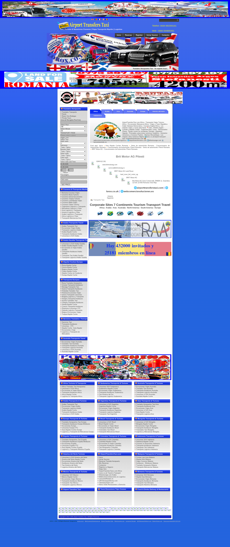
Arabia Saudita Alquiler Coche (72, 246)
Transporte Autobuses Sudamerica (111, 392)
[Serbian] (159, 510)
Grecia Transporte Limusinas (72, 295)
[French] (138, 508)
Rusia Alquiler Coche (69, 265)
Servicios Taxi (67, 322)
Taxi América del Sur (106, 394)
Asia (118, 111)
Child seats (64, 157)
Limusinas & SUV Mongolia (145, 422)
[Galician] (141, 508)
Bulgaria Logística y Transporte (73, 297)
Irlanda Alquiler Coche (69, 304)
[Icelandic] (67, 510)
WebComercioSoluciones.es (92, 521)
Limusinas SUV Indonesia (145, 440)
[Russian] (148, 510)
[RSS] (89, 498)
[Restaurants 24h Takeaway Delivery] (84, 103)
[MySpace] (71, 502)
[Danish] (119, 508)
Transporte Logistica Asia (145, 414)
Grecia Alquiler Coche (69, 267)
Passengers (64, 175)
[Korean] (86, 510)
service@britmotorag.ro (116, 168)
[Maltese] (107, 510)
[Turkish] (88, 512)
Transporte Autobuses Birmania (147, 481)
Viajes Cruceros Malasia (144, 461)
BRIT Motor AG (131, 177)
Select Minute (65, 129)
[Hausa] (158, 508)
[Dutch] (123, 508)
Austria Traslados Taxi (70, 300)
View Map (153, 183)
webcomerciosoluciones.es (139, 191)
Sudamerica (98, 116)
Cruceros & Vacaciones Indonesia (148, 444)
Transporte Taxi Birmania (145, 483)
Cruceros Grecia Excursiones (72, 197)
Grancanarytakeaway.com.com (171, 521)
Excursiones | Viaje (68, 330)
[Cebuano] (96, 508)
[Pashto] (129, 510)
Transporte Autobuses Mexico (72, 481)
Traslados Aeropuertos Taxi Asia (147, 404)
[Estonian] (129, 508)
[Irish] (73, 510)
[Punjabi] (142, 510)
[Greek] (151, 508)
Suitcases (63, 145)
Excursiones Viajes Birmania (146, 479)
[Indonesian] (70, 510)
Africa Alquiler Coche (69, 394)
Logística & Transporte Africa (72, 396)
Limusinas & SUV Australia (71, 350)
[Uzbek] (98, 512)
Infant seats (64, 153)
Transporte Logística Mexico (72, 485)
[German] (148, 508)
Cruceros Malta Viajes (69, 202)
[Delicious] (67, 498)
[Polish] (135, 510)
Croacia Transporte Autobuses (72, 306)
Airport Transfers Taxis (107, 521)
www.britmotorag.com (109, 165)
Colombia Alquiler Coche (107, 441)
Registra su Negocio (106, 467)
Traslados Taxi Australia (70, 344)
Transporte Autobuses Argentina (110, 410)
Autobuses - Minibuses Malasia (147, 463)
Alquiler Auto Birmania (144, 477)
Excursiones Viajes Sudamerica (110, 390)
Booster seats (65, 149)
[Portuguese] (138, 510)
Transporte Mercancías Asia (71, 218)
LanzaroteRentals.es (106, 479)
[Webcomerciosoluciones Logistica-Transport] (122, 103)
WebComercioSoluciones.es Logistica (112, 477)
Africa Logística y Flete (70, 216)
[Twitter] (67, 493)
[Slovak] (166, 510)
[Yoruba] (108, 512)
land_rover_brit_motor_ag (129, 174)
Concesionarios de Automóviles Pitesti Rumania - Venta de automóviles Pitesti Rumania (139, 147)
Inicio (119, 35)
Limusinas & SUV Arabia (70, 236)
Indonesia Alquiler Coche (144, 441)
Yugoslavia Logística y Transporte (74, 206)
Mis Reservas (104, 463)
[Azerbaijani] (78, 508)
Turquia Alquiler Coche (70, 314)
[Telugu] (81, 512)
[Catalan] (92, 508)
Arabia (107, 111)
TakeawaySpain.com (106, 483)
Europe (142, 111)
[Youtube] (76, 493)
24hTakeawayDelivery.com (108, 481)
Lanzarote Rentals (131, 521)
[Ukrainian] (91, 512)
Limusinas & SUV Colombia (108, 440)
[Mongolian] (118, 510)
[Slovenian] (169, 510)
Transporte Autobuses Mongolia (147, 428)
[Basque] (81, 508)
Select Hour (64, 125)
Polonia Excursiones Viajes (71, 293)
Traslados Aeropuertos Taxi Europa (74, 422)
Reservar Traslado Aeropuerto (109, 461)
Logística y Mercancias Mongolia (147, 432)
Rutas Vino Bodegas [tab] (69, 116)
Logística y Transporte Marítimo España (76, 449)
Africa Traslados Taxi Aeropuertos (73, 387)
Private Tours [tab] (66, 118)
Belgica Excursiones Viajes (71, 312)
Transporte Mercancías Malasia (147, 467)
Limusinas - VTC (68, 326)
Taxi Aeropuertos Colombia (108, 447)
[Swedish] (75, 512)
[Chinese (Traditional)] (108, 508)
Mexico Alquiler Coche (69, 477)
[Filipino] (132, 508)
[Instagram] (85, 493)
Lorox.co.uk (80, 521)
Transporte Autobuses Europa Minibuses (76, 424)
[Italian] (76, 510)
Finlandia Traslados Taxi (70, 291)
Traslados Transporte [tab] (69, 112)
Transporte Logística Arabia (71, 230)
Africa (96, 111)
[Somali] (60, 512)
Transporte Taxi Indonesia (145, 447)
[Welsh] (105, 512)
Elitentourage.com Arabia (107, 475)
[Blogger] (71, 498)
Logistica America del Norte (71, 467)
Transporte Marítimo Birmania (146, 485)
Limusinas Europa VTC (70, 428)
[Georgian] (145, 508)
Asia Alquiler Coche (143, 412)
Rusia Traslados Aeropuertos (72, 283)
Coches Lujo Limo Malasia (145, 457)
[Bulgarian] (88, 508)
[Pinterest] (89, 493)
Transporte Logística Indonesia (147, 449)
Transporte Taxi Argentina (108, 414)
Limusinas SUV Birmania (145, 475)
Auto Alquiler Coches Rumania (117, 145)
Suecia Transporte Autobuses (72, 289)
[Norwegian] (125, 510)
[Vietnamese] (101, 512)
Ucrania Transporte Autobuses (72, 285)
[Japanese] (79, 510)
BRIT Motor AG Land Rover (123, 171)
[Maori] (110, 510)
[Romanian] (145, 510)
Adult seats (64, 141)
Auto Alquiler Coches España (72, 447)
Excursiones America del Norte (72, 461)
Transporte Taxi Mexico (70, 483)
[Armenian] (74, 508)
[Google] (71, 493)
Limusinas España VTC (70, 445)
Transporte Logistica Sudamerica (110, 396)
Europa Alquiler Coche (69, 275)
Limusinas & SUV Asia (144, 410)
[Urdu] (94, 512)
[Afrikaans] (64, 508)
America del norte (158, 111)
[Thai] (85, 512)
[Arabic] (70, 508)
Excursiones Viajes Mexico (71, 479)
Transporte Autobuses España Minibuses (76, 441)
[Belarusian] (85, 508)
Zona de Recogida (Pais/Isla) (70, 120)
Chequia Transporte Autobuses (72, 302)
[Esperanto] (126, 508)
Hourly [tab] (64, 114)
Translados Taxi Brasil (107, 430)
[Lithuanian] (99, 510)
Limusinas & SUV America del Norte (74, 457)
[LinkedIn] (62, 498)
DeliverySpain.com (157, 521)
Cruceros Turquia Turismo (71, 199)
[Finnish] (135, 508)
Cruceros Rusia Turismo (70, 195)
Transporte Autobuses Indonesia (147, 445)
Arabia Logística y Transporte (72, 214)
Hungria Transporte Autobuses (72, 299)
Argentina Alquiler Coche (107, 406)
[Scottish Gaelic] (156, 510)
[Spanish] (64, 512)
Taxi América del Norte (70, 465)
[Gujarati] (155, 508)
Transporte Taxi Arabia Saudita (72, 255)
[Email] (85, 498)
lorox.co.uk (112, 191)
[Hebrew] (166, 508)
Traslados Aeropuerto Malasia (146, 465)
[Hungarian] (63, 510)
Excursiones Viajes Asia (144, 408)
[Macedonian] (103, 510)
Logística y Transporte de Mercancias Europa (78, 432)
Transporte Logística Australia (72, 347)
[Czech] (116, 508)
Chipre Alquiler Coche (69, 271)
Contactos (165, 35)
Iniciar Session (152, 35)
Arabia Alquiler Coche (69, 232)
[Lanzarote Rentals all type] (159, 103)
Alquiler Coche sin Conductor (72, 273)
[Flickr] (67, 502)
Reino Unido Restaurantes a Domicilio (112, 485)
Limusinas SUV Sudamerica (109, 387)
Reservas (128, 35)
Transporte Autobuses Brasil (109, 428)
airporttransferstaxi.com (150, 188)
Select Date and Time (68, 162)
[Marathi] (114, 510)
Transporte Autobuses (69, 324)
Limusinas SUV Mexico (70, 475)
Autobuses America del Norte (72, 463)
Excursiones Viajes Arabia (71, 228)
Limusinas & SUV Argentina (108, 404)
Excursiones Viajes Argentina (109, 408)
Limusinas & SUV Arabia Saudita (73, 244)
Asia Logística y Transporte (71, 210)
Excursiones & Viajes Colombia (110, 444)
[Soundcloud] (80, 493)
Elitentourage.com (119, 521)
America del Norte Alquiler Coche (73, 459)
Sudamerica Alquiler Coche (108, 388)
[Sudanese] (67, 512)
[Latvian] (96, 510)
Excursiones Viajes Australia (72, 342)
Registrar (139, 35)
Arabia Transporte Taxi (70, 226)
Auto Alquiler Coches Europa (72, 430)
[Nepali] (122, 510)
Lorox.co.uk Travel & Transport (110, 473)
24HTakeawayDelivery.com (144, 521)
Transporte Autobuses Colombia (110, 445)
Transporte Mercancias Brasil (109, 432)
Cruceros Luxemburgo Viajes (72, 201)
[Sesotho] (163, 510)
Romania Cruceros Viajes (71, 193)
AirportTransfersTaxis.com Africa (110, 471)
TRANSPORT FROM (67, 133)
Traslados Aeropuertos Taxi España (74, 440)
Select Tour (64, 139)
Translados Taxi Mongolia (145, 430)
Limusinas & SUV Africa (70, 388)
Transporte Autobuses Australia (73, 346)
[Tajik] (78, 512)
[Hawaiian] (162, 508)
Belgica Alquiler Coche (70, 269)
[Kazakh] (83, 510)
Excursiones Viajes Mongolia (146, 426)
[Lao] (93, 510)
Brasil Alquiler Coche (106, 424)
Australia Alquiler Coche (70, 351)
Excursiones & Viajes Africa (71, 390)
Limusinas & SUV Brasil (107, 422)
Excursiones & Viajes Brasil (108, 426)
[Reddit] (76, 498)
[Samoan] (152, 510)
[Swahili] (71, 512)
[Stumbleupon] (80, 498)
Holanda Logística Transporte (72, 310)
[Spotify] (62, 502)
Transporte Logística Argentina (109, 412)
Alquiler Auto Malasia (143, 459)
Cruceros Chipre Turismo (70, 204)
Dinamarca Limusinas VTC (71, 308)
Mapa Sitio (102, 469)
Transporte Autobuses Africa (72, 392)
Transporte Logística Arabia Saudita (74, 257)
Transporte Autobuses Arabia (72, 234)
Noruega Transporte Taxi (70, 287)
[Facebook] (62, 493)
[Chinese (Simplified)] (101, 508)
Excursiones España (69, 444)
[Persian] (132, 510)
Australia (130, 111)
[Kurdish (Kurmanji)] (90, 510)
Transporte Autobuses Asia (145, 406)
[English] (60, 508)
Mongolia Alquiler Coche (144, 424)
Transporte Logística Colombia (109, 449)
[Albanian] (67, 508)
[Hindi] (60, 510)
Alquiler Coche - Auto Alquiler (72, 328)
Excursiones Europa (69, 426)
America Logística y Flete (71, 212)
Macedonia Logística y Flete (72, 208)
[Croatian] (112, 508)
